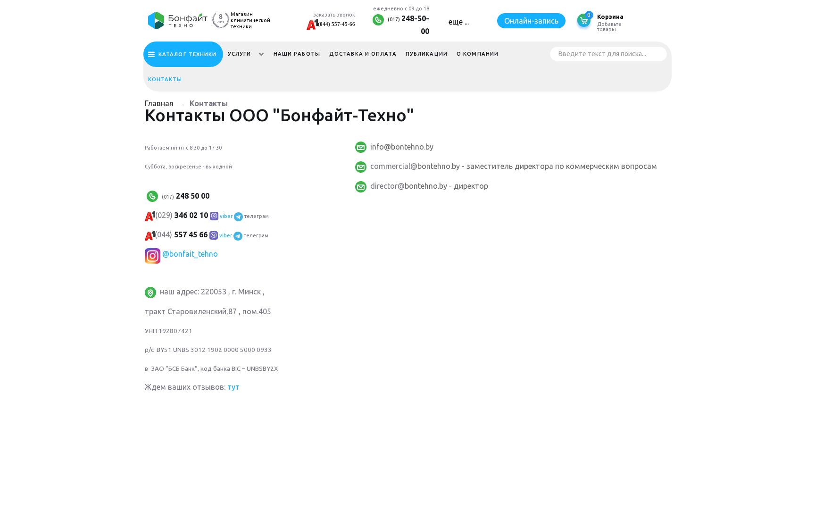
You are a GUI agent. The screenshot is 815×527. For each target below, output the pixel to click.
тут (233, 387)
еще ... (459, 21)
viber (226, 216)
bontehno (433, 166)
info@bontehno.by (401, 146)
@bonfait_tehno (190, 254)
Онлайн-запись (531, 21)
